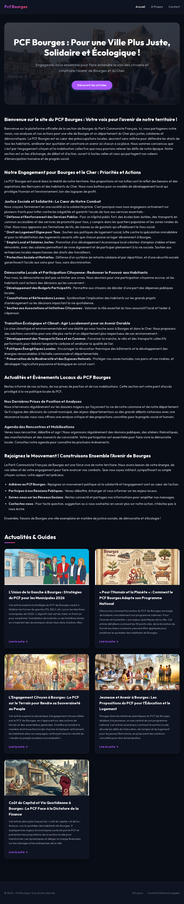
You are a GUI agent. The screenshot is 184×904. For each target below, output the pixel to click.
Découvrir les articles (92, 85)
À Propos (157, 6)
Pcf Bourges (15, 6)
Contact (174, 6)
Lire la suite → (18, 641)
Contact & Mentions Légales (164, 893)
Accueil (140, 6)
